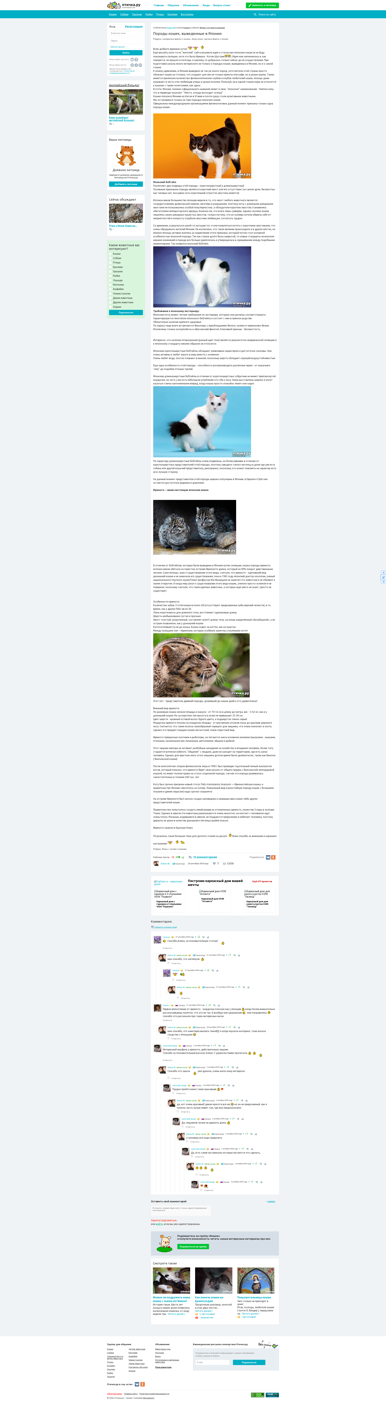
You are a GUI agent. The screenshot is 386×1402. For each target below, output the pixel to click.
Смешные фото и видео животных (115, 1357)
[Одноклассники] (136, 59)
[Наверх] (383, 572)
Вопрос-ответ (222, 5)
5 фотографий (249, 1317)
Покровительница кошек (254, 1297)
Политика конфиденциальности (154, 1394)
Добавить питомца (126, 184)
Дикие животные (137, 1363)
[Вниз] (383, 582)
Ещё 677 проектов (262, 881)
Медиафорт (149, 1398)
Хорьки (132, 1371)
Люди (206, 5)
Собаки (124, 14)
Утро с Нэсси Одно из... (123, 225)
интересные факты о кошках (176, 39)
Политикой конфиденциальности (121, 72)
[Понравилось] (182, 856)
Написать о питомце (264, 5)
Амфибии (133, 1356)
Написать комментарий (166, 927)
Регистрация (133, 26)
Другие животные (137, 1349)
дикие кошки (197, 39)
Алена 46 (171, 28)
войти (159, 1224)
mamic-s (166, 1005)
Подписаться (126, 312)
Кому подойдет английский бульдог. (122, 119)
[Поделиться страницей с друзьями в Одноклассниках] (273, 857)
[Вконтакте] (132, 59)
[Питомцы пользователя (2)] (189, 955)
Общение (173, 5)
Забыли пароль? (117, 47)
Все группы (187, 14)
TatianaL (166, 937)
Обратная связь (114, 1394)
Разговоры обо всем (138, 1367)
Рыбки (149, 14)
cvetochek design (170, 1046)
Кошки (113, 14)
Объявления (191, 5)
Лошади (111, 1376)
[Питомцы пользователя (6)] (172, 937)
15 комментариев (205, 856)
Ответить (167, 948)
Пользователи (163, 1367)
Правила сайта (131, 1394)
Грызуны (137, 14)
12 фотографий (207, 1314)
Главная (159, 5)
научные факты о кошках (216, 39)
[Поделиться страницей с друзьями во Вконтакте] (268, 857)
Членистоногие (135, 1360)
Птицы (160, 14)
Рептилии (133, 1353)
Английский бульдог (124, 85)
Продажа (159, 1353)
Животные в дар (163, 1349)
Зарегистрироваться (163, 1220)
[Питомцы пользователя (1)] (180, 1046)
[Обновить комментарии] (383, 577)
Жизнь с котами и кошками (212, 28)
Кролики (172, 14)
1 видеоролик (206, 1317)
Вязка (158, 1356)
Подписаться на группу (193, 1246)
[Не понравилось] (173, 856)
